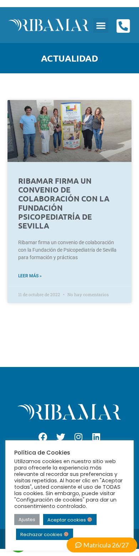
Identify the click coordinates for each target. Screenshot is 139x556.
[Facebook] (43, 437)
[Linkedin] (96, 437)
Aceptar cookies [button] (67, 519)
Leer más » (30, 275)
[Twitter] (61, 437)
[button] (100, 25)
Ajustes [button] (27, 519)
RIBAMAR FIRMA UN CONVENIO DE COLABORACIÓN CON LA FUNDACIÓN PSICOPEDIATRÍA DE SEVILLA (63, 203)
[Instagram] (78, 437)
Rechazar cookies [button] (41, 534)
